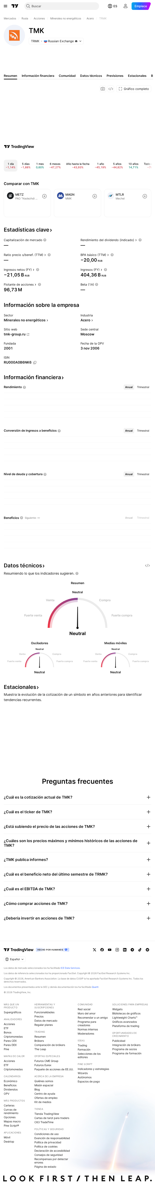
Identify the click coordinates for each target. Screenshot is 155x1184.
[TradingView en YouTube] (109, 949)
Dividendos (11, 1089)
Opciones (10, 1117)
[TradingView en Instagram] (117, 949)
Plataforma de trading (125, 1026)
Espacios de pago (89, 1081)
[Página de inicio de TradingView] (15, 6)
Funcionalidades (44, 1012)
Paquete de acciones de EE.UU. (54, 1069)
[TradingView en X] (94, 949)
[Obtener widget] (111, 89)
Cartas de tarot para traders (51, 1118)
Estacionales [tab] (137, 76)
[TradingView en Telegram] (132, 949)
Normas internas (88, 1029)
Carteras (9, 1105)
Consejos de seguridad (48, 1154)
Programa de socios (124, 1049)
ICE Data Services (70, 967)
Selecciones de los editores (89, 1055)
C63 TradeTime (43, 1122)
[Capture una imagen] (103, 89)
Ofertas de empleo (45, 1097)
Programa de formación (126, 1053)
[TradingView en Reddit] (147, 949)
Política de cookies (45, 1146)
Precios (38, 1016)
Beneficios (10, 1085)
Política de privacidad (47, 1142)
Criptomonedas (13, 1036)
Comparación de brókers (49, 1045)
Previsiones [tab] (115, 76)
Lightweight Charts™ (124, 1017)
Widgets (117, 1009)
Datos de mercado (45, 1020)
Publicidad (118, 1040)
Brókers (39, 1040)
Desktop (9, 1141)
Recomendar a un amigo (93, 1017)
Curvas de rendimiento (11, 1111)
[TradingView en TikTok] (140, 949)
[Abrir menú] (5, 6)
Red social (84, 1009)
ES (115, 6)
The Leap (40, 1049)
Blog (37, 1089)
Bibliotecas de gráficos (126, 1013)
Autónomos (84, 1077)
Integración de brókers (126, 1045)
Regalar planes (43, 1024)
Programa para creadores (87, 1023)
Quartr (95, 986)
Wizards (83, 1073)
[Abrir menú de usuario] (125, 6)
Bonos (7, 1032)
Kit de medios (42, 1102)
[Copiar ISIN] (34, 362)
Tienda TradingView (46, 1113)
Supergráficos (12, 1012)
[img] (76, 41)
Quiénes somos (43, 1081)
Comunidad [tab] (67, 76)
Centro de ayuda (44, 1093)
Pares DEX (10, 1045)
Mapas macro (12, 1121)
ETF (6, 1028)
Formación (84, 1049)
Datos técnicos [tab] (91, 76)
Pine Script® (11, 1125)
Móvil (7, 1137)
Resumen (40, 1036)
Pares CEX (10, 1040)
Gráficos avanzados (124, 1021)
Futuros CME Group (46, 1061)
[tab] (129, 387)
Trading (82, 1045)
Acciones (9, 1024)
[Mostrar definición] (44, 240)
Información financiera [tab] (38, 76)
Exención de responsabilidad (52, 1138)
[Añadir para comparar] (44, 196)
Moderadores (86, 1033)
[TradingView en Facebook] (102, 949)
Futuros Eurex (42, 1065)
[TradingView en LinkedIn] (124, 949)
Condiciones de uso (46, 1134)
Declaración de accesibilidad (52, 1150)
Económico (10, 1081)
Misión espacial (43, 1085)
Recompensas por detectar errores (51, 1160)
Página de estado (45, 1166)
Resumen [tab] (10, 76)
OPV (6, 1093)
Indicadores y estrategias (93, 1068)
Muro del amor (86, 1013)
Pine (6, 1049)
